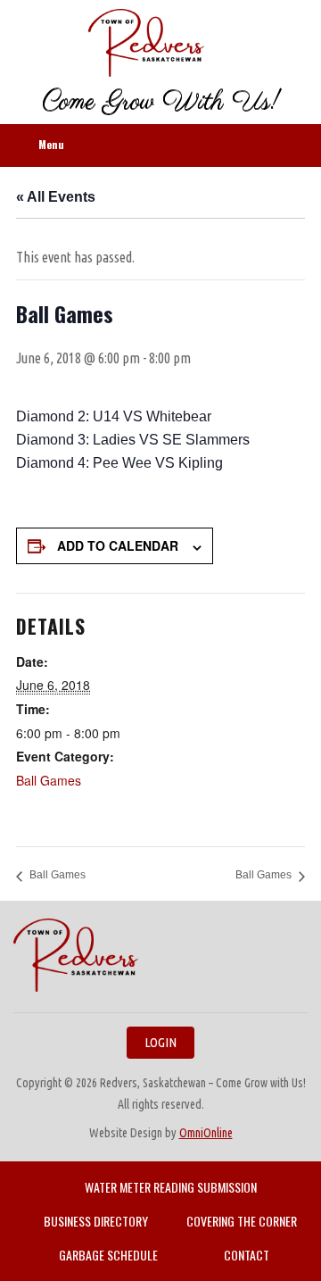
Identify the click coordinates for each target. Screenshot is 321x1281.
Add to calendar (117, 545)
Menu (51, 144)
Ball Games (48, 780)
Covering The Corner (241, 1220)
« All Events (55, 196)
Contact (246, 1254)
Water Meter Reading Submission (171, 1186)
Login (160, 1042)
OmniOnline (206, 1133)
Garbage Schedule (108, 1254)
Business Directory (96, 1220)
